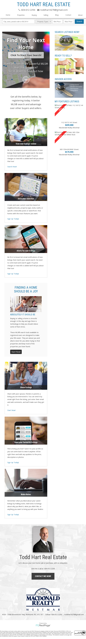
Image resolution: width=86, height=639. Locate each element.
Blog (56, 15)
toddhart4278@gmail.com (74, 614)
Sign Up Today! (13, 219)
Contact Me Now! (43, 576)
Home (8, 15)
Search (79, 21)
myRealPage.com (43, 625)
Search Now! (12, 166)
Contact (68, 15)
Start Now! (16, 352)
